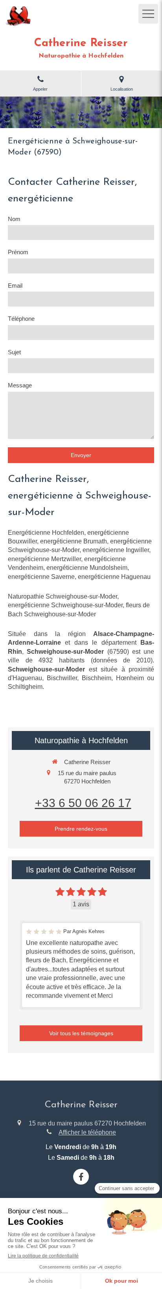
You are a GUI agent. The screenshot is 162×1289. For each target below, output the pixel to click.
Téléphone (21, 318)
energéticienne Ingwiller (116, 550)
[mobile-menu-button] (148, 14)
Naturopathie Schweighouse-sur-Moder (62, 596)
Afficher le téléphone (87, 1132)
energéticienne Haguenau (114, 576)
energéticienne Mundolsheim (86, 567)
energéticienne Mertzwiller (44, 559)
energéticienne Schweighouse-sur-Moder (65, 605)
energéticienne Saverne (41, 576)
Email (15, 285)
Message (20, 385)
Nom (14, 219)
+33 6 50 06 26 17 (83, 802)
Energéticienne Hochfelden (46, 532)
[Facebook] (81, 1177)
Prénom (18, 252)
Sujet (14, 352)
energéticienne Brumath (73, 541)
